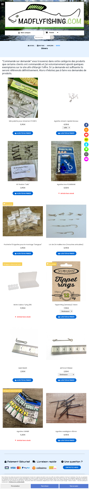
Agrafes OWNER (23, 431)
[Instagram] (86, 130)
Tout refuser (45, 486)
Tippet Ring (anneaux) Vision (66, 305)
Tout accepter (74, 486)
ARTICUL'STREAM (66, 368)
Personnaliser (15, 486)
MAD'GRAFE (23, 368)
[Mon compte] (86, 144)
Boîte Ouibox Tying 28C (23, 305)
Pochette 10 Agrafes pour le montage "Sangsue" (23, 244)
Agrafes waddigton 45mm (66, 431)
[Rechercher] (52, 37)
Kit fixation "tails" (22, 184)
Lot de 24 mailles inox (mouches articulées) (66, 244)
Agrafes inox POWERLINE (66, 184)
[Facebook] (86, 125)
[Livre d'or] (86, 154)
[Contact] (86, 139)
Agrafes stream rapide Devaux (66, 121)
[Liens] (86, 159)
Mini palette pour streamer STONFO (23, 121)
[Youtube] (86, 135)
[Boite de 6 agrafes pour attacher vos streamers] (66, 161)
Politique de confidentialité (16, 482)
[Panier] (86, 149)
